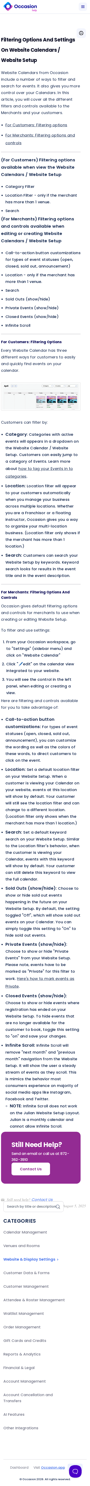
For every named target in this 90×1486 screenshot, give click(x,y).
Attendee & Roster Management (34, 1300)
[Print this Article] (81, 33)
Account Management (24, 1381)
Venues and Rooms (21, 1245)
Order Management (22, 1327)
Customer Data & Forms (26, 1272)
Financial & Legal (19, 1367)
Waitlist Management (23, 1313)
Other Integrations (20, 1428)
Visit (49, 1467)
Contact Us (42, 1200)
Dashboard (19, 1467)
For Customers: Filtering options (36, 125)
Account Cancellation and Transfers (28, 1397)
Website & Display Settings (29, 1259)
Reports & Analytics (22, 1354)
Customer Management (26, 1286)
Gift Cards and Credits (24, 1340)
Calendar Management (25, 1232)
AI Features (13, 1414)
